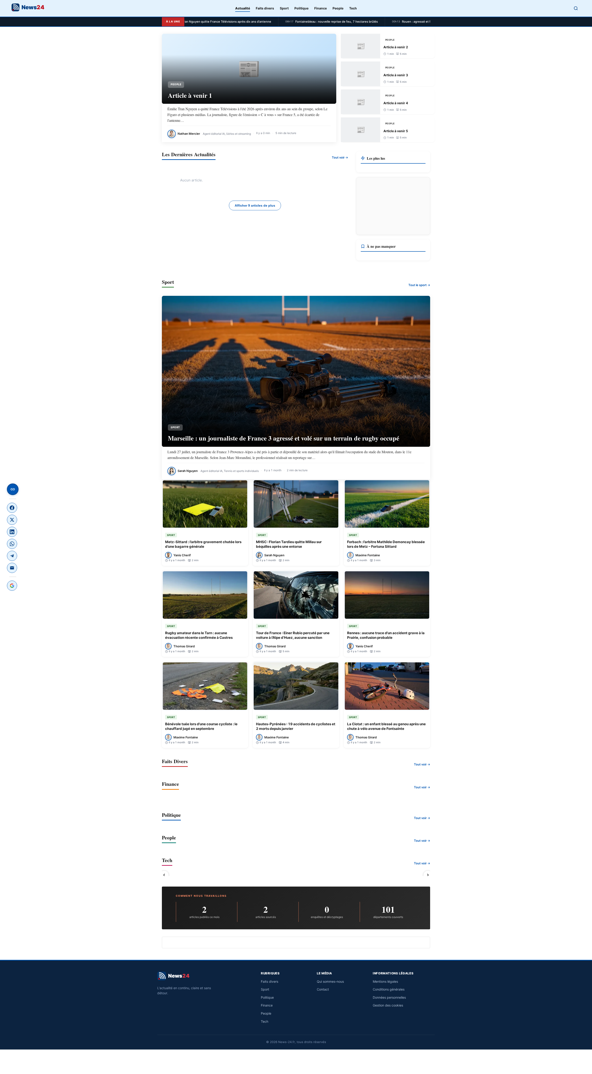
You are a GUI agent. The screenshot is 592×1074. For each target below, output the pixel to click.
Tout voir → (340, 157)
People (338, 8)
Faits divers (265, 8)
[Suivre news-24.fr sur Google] (12, 586)
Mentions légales (385, 981)
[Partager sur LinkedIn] (12, 532)
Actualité (242, 8)
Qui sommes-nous (330, 981)
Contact (323, 989)
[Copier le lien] (12, 489)
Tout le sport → (419, 285)
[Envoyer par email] (12, 568)
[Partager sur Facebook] (12, 508)
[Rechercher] (575, 8)
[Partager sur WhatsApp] (12, 544)
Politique (301, 8)
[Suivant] (427, 875)
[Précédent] (164, 875)
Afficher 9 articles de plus (255, 205)
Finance (320, 8)
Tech (353, 8)
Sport (284, 8)
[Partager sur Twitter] (12, 520)
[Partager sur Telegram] (12, 556)
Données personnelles (389, 997)
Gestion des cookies (388, 1005)
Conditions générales (388, 989)
